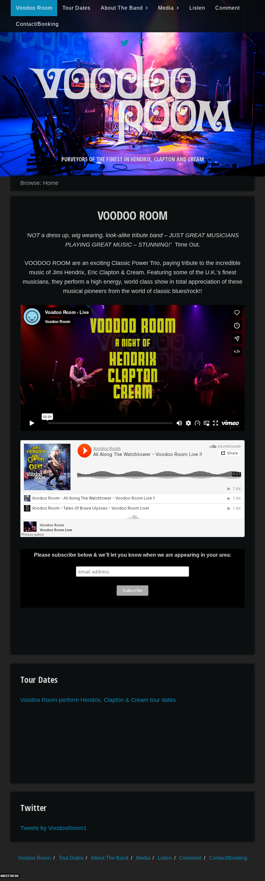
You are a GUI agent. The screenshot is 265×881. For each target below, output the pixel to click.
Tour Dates (76, 8)
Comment (227, 8)
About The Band (122, 8)
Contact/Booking (37, 24)
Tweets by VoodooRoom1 (53, 828)
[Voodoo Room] (132, 145)
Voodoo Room (34, 8)
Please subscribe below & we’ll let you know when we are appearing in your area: (132, 555)
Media (166, 8)
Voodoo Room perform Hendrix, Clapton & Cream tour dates (98, 700)
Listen (197, 8)
